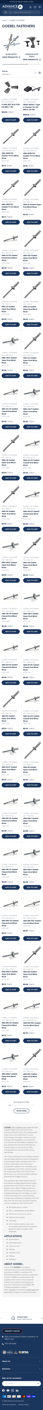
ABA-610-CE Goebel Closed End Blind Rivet (10, 923)
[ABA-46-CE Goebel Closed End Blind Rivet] (32, 495)
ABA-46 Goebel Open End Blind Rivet (9, 513)
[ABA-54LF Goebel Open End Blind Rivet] (11, 750)
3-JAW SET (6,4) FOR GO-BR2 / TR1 (11, 106)
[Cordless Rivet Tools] (32, 42)
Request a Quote (12, 1331)
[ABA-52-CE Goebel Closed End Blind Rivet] (11, 648)
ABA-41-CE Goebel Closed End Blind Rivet (9, 257)
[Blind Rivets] (11, 42)
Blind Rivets (11, 54)
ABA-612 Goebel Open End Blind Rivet (30, 974)
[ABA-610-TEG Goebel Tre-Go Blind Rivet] (32, 904)
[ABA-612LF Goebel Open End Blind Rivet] (11, 1057)
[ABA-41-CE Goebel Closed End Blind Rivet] (11, 239)
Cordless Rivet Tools (31, 55)
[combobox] (21, 12)
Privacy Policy (23, 1405)
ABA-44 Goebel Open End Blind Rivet (30, 360)
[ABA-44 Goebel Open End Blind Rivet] (32, 341)
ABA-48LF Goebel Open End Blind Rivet (31, 616)
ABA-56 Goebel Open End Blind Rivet (30, 769)
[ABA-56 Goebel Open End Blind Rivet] (32, 750)
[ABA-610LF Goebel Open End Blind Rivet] (11, 955)
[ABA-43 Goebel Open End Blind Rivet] (32, 290)
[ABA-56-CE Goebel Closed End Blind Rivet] (11, 802)
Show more (21, 1111)
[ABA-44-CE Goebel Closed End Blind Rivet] (11, 392)
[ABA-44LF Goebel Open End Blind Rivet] (32, 392)
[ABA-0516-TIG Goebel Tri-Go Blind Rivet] (11, 136)
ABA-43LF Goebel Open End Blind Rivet (9, 360)
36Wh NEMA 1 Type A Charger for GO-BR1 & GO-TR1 (31, 107)
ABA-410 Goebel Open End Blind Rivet (30, 258)
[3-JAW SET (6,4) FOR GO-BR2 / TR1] (11, 88)
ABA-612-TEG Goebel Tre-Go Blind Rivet (32, 1024)
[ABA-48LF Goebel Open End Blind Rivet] (32, 597)
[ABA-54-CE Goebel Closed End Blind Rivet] (32, 699)
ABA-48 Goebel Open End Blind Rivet (30, 565)
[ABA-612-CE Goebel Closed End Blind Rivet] (11, 1006)
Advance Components (16, 1401)
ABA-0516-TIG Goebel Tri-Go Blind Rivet (10, 155)
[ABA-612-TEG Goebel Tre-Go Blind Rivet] (32, 1006)
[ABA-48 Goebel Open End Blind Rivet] (32, 546)
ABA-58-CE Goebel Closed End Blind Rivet (10, 871)
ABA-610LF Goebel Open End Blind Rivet (10, 974)
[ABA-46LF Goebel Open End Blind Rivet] (11, 546)
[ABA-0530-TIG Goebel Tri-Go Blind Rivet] (32, 136)
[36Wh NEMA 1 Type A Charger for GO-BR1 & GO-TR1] (32, 88)
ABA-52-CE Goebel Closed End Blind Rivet (10, 667)
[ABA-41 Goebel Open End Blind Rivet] (32, 188)
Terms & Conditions (9, 1405)
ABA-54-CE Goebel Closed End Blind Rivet (31, 718)
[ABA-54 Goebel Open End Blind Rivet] (11, 699)
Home (4, 20)
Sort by (5, 71)
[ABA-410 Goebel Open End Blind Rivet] (32, 239)
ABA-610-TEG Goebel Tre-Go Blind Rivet (32, 922)
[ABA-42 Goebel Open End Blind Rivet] (11, 290)
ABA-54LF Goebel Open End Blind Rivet (9, 769)
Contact (12, 1290)
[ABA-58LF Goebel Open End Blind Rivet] (32, 853)
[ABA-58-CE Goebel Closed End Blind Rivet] (11, 853)
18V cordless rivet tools (17, 1127)
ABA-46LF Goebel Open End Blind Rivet (9, 565)
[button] (35, 7)
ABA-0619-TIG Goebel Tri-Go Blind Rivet (10, 206)
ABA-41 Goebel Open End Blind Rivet (32, 206)
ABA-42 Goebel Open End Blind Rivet (9, 309)
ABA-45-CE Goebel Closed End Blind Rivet (31, 462)
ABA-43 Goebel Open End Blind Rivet (30, 309)
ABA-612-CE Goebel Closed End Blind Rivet (10, 1025)
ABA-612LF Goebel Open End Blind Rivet (9, 1076)
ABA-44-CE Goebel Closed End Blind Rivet (10, 411)
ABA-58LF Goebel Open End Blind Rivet (30, 872)
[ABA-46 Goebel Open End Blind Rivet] (11, 495)
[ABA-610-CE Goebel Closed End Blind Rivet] (11, 904)
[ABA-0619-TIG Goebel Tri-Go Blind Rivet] (11, 188)
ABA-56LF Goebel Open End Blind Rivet (30, 820)
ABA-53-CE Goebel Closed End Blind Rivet (31, 667)
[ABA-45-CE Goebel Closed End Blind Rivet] (32, 443)
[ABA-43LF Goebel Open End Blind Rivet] (11, 341)
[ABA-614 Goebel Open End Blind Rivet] (32, 1057)
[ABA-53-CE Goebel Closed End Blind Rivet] (32, 648)
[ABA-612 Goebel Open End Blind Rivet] (32, 955)
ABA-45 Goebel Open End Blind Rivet (9, 462)
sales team (31, 1290)
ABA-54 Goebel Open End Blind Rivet (9, 718)
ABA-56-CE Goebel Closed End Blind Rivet (10, 820)
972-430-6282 (10, 1344)
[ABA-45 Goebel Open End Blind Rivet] (11, 443)
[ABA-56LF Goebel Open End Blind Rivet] (32, 802)
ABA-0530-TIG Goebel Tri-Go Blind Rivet (31, 155)
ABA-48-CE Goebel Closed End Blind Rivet (10, 616)
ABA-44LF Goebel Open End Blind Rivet (31, 411)
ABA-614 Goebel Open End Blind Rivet (30, 1076)
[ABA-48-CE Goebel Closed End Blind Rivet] (11, 597)
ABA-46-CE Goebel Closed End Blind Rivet (31, 513)
